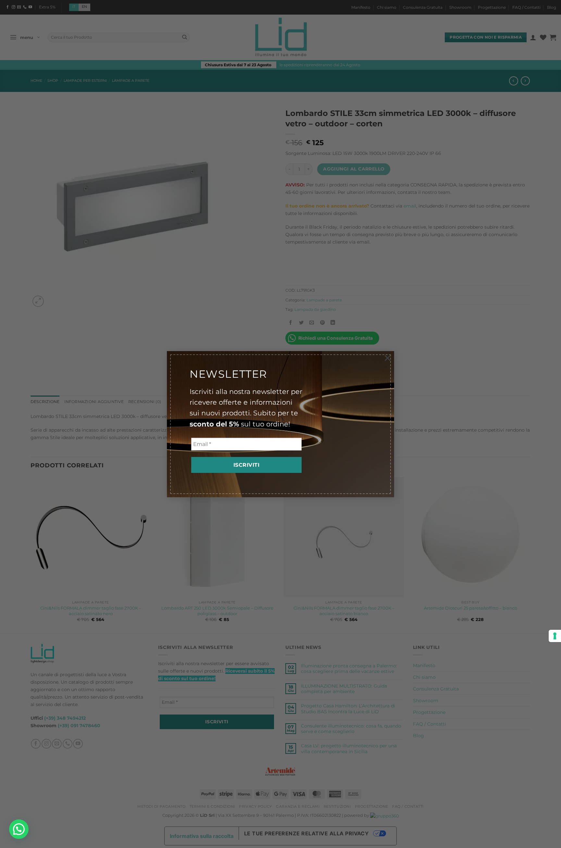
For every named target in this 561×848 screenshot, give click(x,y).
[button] (19, 829)
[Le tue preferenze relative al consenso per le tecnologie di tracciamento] (555, 636)
